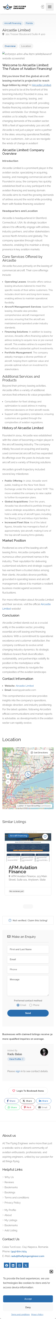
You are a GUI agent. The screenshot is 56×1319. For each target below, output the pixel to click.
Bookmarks (11, 1187)
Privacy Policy (37, 1314)
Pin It (28, 1107)
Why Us (9, 1177)
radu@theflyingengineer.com (27, 1256)
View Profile (15, 1059)
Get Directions (41, 752)
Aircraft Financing (12, 23)
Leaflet (20, 806)
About (8, 1215)
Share (12, 1101)
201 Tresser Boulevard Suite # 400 (25, 34)
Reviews (9, 1182)
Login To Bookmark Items (30, 1091)
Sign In (43, 6)
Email (44, 1107)
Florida (29, 23)
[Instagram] (19, 1265)
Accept (28, 1299)
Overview (10, 46)
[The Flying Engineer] (14, 7)
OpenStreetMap (33, 806)
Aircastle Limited (41, 85)
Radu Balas (14, 1054)
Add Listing (11, 1230)
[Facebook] (6, 1265)
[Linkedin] (13, 1265)
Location (26, 46)
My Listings (11, 1220)
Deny (28, 1307)
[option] (28, 863)
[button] (51, 1271)
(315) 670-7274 (19, 1251)
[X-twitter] (26, 1265)
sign (18, 1071)
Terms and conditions (20, 1314)
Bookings (10, 1192)
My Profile (10, 1210)
